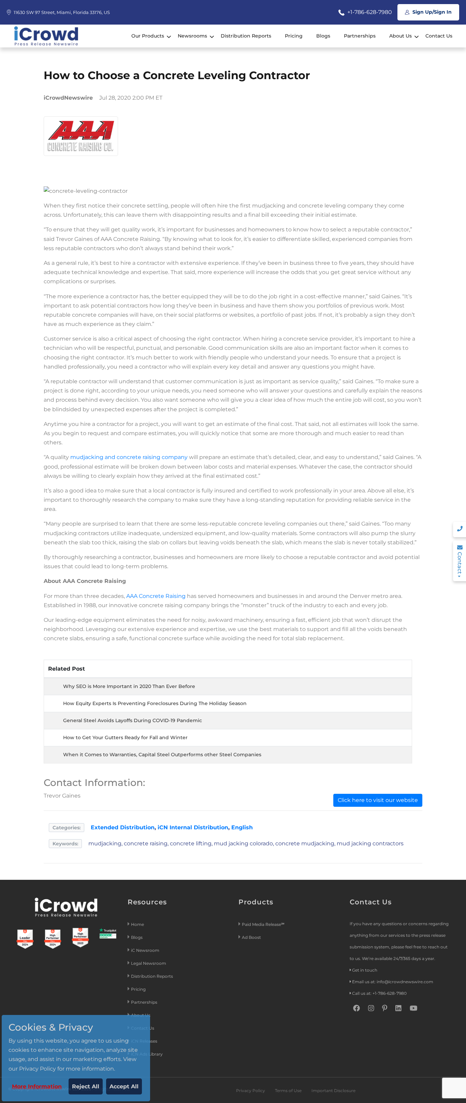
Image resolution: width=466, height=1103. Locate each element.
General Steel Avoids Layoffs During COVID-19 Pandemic (132, 720)
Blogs (323, 36)
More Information (37, 1086)
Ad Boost (251, 937)
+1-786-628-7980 (369, 12)
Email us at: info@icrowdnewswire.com (392, 981)
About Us (400, 36)
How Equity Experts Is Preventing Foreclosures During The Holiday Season (155, 703)
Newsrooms (192, 36)
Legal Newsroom (149, 963)
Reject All (85, 1086)
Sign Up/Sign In (431, 12)
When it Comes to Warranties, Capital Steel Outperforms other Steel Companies (162, 754)
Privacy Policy (250, 1090)
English (242, 827)
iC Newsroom (145, 950)
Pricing (294, 36)
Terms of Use (288, 1090)
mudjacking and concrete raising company (129, 457)
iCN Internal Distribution (193, 827)
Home (137, 924)
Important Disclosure (333, 1090)
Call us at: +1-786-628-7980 (379, 993)
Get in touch (364, 970)
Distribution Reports (246, 36)
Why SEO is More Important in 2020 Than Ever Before (129, 686)
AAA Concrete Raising (156, 596)
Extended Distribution (123, 827)
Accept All (124, 1086)
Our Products (147, 36)
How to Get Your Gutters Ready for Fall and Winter (125, 737)
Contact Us (438, 36)
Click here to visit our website (378, 800)
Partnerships (360, 36)
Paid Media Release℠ (263, 924)
